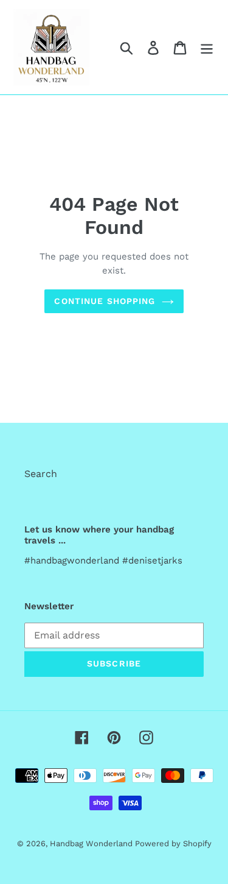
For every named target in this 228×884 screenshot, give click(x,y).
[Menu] (206, 47)
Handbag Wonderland (92, 843)
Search (40, 473)
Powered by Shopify (173, 843)
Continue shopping (104, 301)
